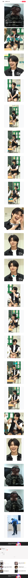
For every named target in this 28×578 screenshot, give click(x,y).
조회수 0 (22, 571)
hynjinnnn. (20, 571)
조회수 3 (9, 571)
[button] (20, 1)
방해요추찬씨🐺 (5, 571)
